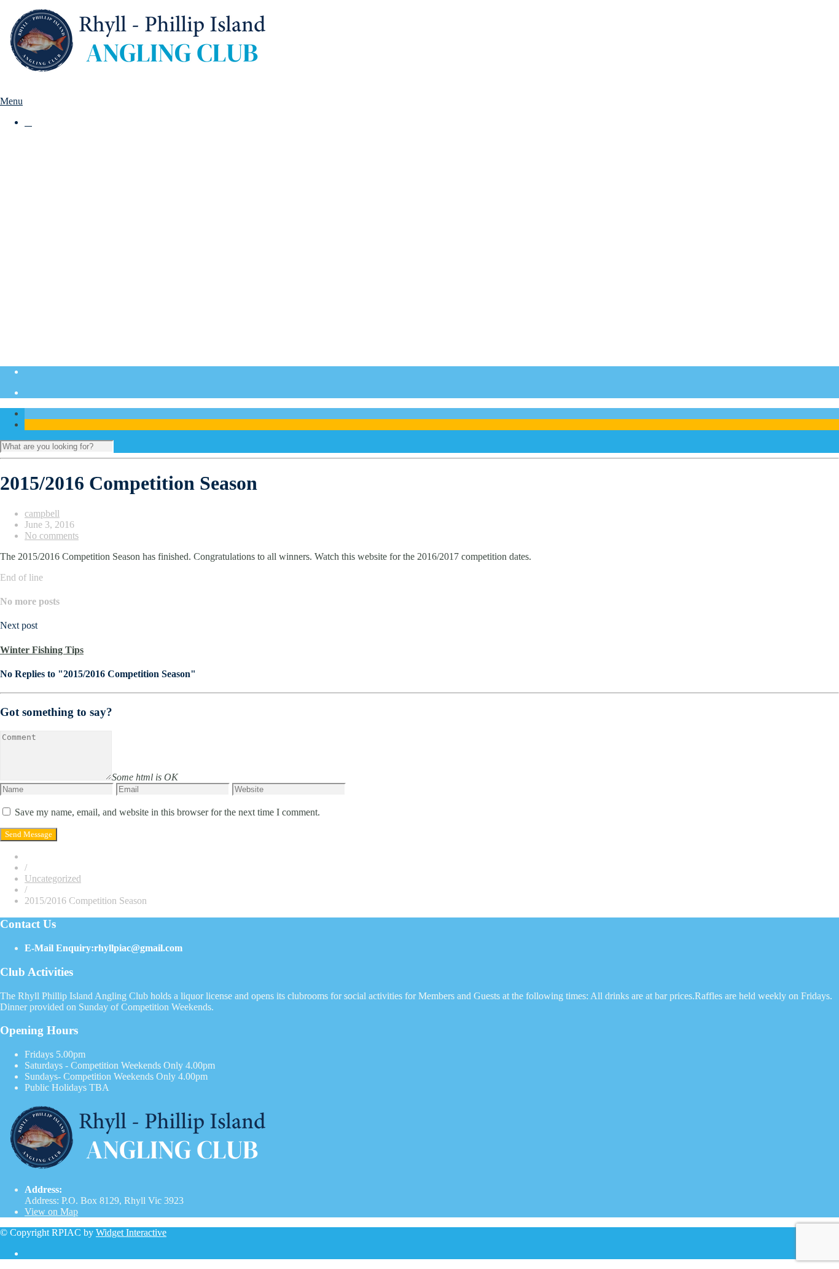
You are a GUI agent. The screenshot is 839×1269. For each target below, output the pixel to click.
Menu (11, 101)
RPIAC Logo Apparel (92, 331)
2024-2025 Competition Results (111, 242)
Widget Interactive (131, 1232)
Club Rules (71, 320)
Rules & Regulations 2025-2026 (111, 220)
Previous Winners (83, 264)
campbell (42, 513)
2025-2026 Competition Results (111, 187)
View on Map (51, 1211)
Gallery (39, 298)
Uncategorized (53, 878)
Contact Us (46, 353)
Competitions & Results (71, 154)
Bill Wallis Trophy (84, 286)
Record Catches (80, 275)
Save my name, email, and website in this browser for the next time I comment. (167, 812)
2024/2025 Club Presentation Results (121, 253)
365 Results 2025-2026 (94, 176)
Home (37, 143)
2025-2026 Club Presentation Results (121, 198)
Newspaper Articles (87, 342)
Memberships (51, 309)
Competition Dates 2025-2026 (107, 165)
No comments (52, 535)
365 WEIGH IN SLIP (92, 209)
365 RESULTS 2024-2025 (101, 231)
